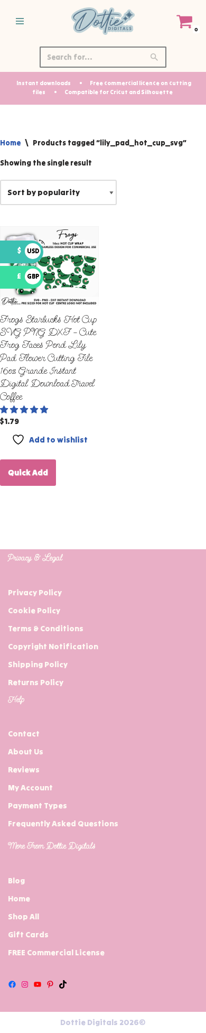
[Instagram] (25, 984)
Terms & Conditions (45, 628)
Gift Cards (28, 934)
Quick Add (28, 472)
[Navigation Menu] (20, 21)
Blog (16, 880)
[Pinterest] (50, 984)
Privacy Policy (35, 592)
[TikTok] (63, 984)
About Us (25, 751)
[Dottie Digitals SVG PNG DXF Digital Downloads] (103, 21)
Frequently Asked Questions (63, 823)
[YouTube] (37, 984)
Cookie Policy (34, 610)
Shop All (23, 916)
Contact (24, 733)
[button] (25, 409)
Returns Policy (35, 682)
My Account (30, 787)
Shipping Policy (38, 664)
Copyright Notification (53, 646)
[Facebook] (12, 984)
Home (10, 142)
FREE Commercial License (56, 952)
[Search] (154, 57)
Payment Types (37, 805)
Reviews (24, 769)
